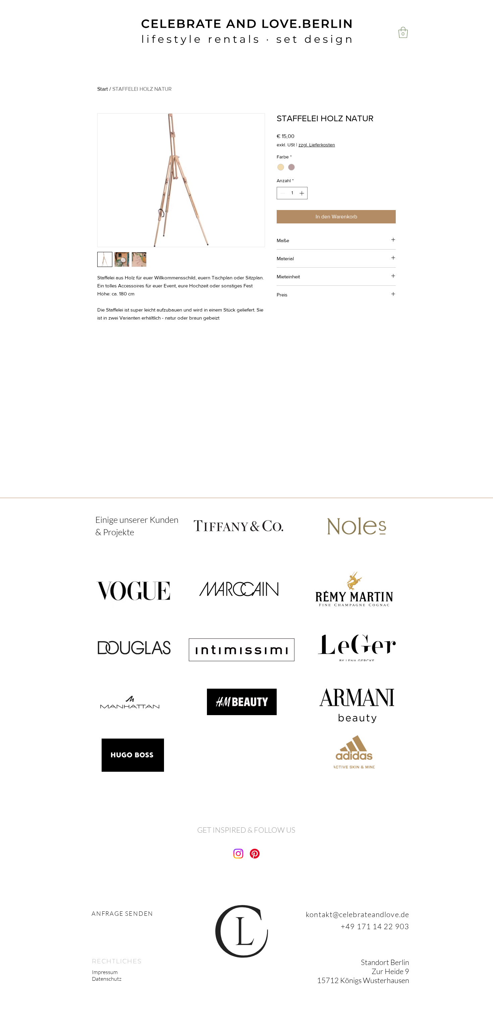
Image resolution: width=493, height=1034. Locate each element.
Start (102, 89)
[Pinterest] (254, 853)
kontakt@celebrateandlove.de (357, 914)
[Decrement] (282, 193)
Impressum (105, 972)
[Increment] (302, 193)
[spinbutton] (292, 193)
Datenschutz (106, 978)
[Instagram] (238, 853)
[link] (403, 32)
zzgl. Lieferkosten (316, 144)
